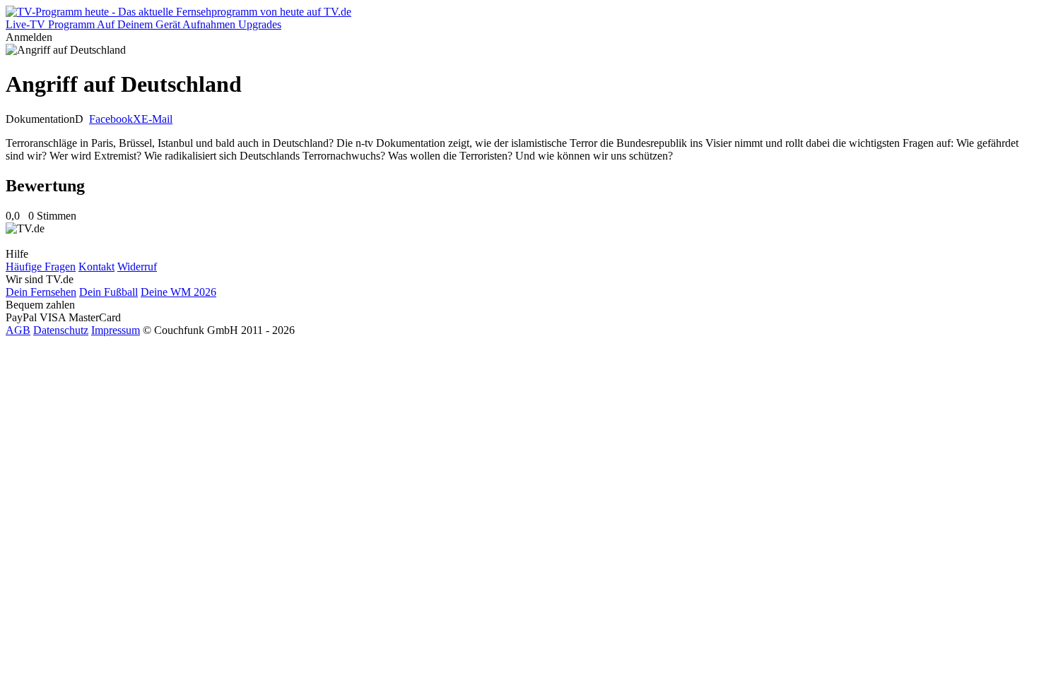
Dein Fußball (108, 292)
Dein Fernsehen (41, 292)
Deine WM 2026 (178, 292)
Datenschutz (60, 330)
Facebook (111, 119)
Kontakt (96, 267)
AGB (18, 330)
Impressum (115, 330)
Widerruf (137, 267)
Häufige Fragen (41, 267)
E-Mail (156, 119)
